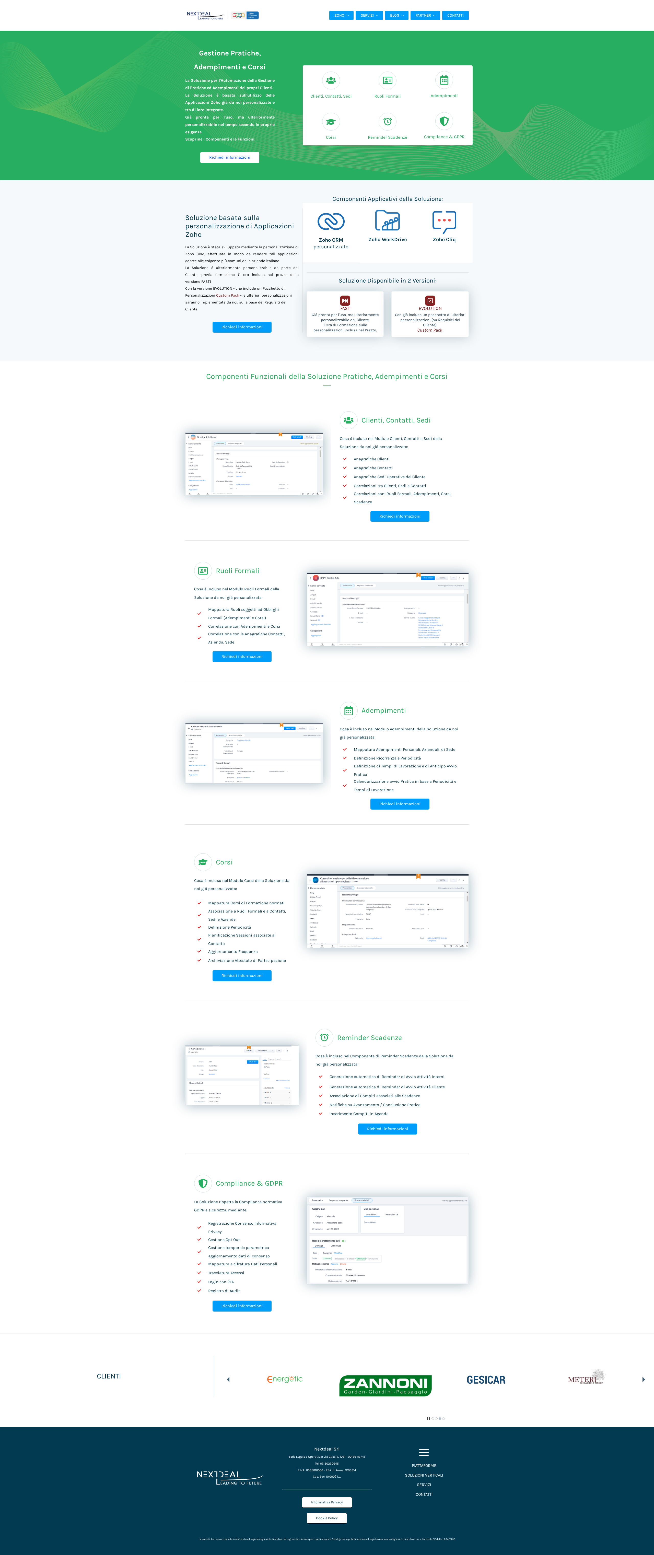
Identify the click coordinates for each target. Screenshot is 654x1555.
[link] (331, 211)
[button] (228, 1379)
